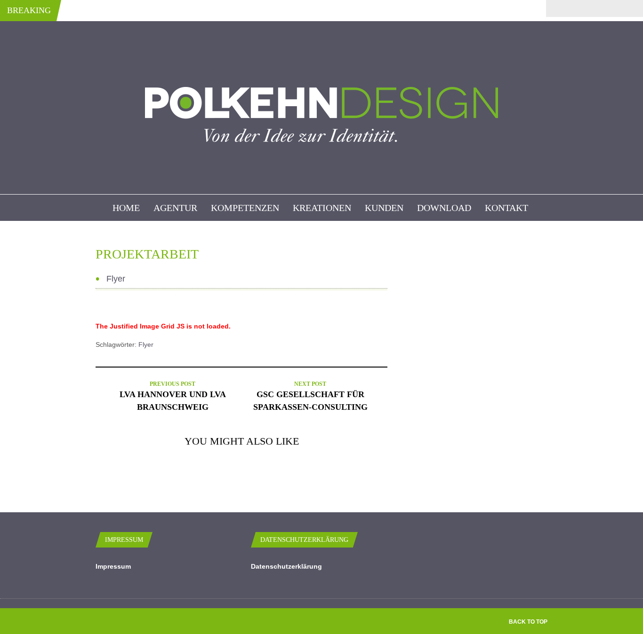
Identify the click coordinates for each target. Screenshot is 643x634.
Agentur (175, 208)
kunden (384, 208)
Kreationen (322, 208)
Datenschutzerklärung (286, 566)
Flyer (145, 344)
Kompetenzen (245, 208)
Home (126, 208)
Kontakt (506, 208)
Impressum (113, 566)
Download (444, 208)
